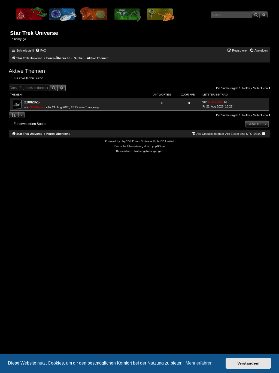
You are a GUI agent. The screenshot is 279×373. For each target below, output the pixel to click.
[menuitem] (40, 50)
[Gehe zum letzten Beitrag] (226, 102)
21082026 (32, 102)
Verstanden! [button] (248, 363)
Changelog (91, 107)
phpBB (125, 141)
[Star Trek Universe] (95, 16)
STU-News (37, 107)
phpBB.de (158, 146)
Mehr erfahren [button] (199, 363)
